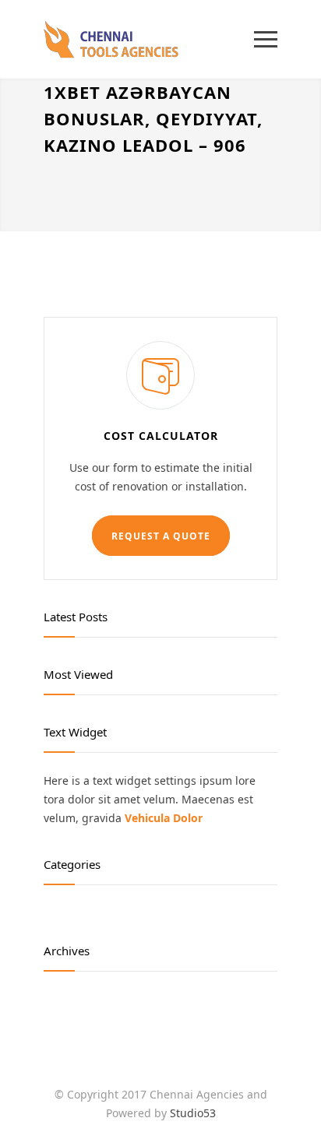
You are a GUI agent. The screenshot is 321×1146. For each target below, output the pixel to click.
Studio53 (193, 1113)
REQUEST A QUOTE (160, 536)
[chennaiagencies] (149, 39)
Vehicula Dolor (164, 817)
